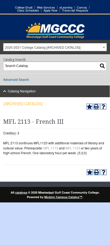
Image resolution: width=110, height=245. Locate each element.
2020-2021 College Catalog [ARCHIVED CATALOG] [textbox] (42, 47)
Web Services (46, 7)
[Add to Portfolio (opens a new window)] (89, 107)
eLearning (66, 7)
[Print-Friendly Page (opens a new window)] (96, 107)
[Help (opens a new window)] (103, 107)
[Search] (102, 66)
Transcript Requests (75, 10)
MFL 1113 (51, 148)
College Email (23, 7)
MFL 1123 (72, 148)
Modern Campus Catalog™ (63, 197)
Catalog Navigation (22, 91)
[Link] (55, 37)
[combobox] (55, 47)
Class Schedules (28, 10)
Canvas (82, 7)
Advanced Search (16, 79)
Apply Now (50, 10)
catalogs (21, 192)
